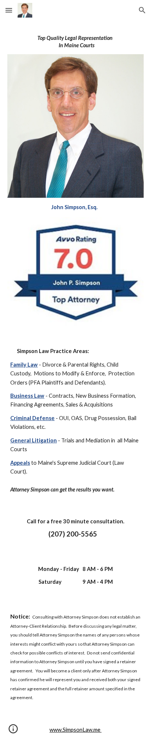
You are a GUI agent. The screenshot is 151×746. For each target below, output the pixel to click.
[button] (9, 10)
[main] (75, 41)
